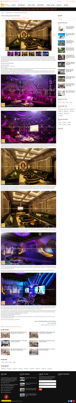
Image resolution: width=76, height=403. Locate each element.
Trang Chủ (13, 5)
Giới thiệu (66, 5)
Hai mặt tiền (50, 368)
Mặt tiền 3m (4, 368)
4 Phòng (68, 122)
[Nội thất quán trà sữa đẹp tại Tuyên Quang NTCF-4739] (62, 79)
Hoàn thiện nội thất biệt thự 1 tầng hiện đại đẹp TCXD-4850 (19, 341)
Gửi (40, 389)
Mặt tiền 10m (43, 368)
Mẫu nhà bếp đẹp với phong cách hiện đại (70, 92)
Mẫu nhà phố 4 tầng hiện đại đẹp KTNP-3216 (70, 34)
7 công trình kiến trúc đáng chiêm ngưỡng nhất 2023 (70, 63)
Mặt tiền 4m (9, 368)
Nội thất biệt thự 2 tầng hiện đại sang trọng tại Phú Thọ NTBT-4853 (47, 333)
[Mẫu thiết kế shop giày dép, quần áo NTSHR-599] (62, 71)
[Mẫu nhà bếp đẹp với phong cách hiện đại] (62, 93)
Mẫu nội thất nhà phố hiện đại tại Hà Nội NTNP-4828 (70, 84)
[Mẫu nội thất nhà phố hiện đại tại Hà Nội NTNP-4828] (62, 86)
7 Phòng (68, 124)
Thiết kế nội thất (40, 5)
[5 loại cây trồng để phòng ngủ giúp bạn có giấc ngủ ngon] (62, 28)
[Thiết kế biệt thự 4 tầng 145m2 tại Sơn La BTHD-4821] (62, 43)
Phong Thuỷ (59, 5)
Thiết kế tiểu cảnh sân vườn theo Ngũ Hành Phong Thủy (70, 49)
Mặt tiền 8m (32, 368)
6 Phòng (64, 124)
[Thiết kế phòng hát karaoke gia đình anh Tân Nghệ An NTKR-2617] (62, 57)
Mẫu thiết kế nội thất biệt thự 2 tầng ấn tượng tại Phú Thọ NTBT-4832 (19, 333)
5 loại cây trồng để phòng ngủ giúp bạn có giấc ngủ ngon (70, 27)
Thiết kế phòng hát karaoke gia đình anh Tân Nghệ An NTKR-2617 (70, 57)
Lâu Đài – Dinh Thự (31, 5)
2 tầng (6, 362)
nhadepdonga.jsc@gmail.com (50, 324)
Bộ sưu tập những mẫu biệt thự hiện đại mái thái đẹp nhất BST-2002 (31, 395)
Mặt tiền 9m (38, 368)
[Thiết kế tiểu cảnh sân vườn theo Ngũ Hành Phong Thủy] (62, 50)
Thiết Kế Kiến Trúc (21, 5)
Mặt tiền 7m (26, 368)
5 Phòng (60, 124)
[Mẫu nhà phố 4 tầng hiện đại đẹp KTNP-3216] (62, 35)
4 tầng (14, 362)
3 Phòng (64, 122)
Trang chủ (3, 12)
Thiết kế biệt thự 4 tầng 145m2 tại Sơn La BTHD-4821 (70, 41)
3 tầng (10, 362)
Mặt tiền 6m (21, 368)
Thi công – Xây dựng (50, 5)
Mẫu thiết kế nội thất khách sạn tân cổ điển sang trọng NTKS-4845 (18, 350)
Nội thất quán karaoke (16, 18)
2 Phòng (60, 122)
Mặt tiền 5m (15, 368)
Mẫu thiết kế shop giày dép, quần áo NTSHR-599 (69, 70)
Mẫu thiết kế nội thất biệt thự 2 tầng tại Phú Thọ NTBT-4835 (47, 350)
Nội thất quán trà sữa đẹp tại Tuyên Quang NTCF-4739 (70, 77)
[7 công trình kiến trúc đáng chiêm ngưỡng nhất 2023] (62, 64)
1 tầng (3, 362)
